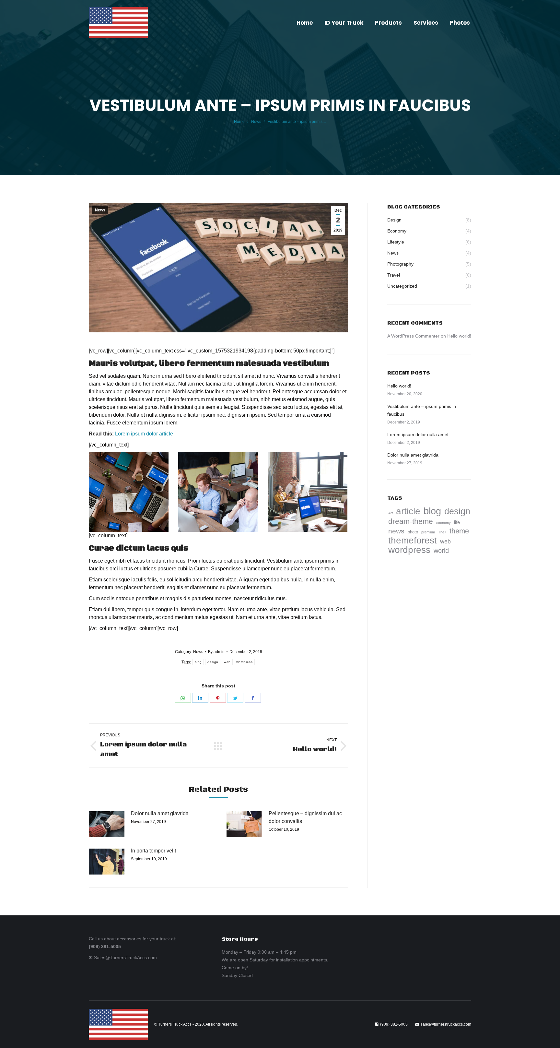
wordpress (244, 662)
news (396, 531)
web (227, 662)
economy (443, 523)
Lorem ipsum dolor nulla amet (418, 434)
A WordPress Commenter (413, 336)
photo (413, 532)
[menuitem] (304, 23)
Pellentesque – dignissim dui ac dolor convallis (305, 817)
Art (390, 513)
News (100, 210)
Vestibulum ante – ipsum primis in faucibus (421, 410)
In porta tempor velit (153, 850)
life (457, 522)
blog (198, 662)
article (408, 511)
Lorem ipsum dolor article (144, 433)
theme (459, 531)
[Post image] (106, 824)
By (216, 651)
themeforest (412, 540)
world (441, 550)
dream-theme (410, 521)
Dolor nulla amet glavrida (160, 813)
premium (428, 532)
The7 (442, 532)
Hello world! (459, 336)
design (212, 662)
